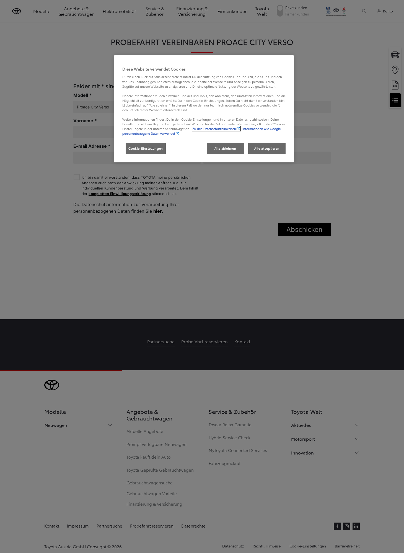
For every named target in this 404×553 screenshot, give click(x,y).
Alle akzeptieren (266, 148)
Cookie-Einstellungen (145, 148)
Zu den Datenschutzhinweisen (214, 128)
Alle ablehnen (225, 148)
